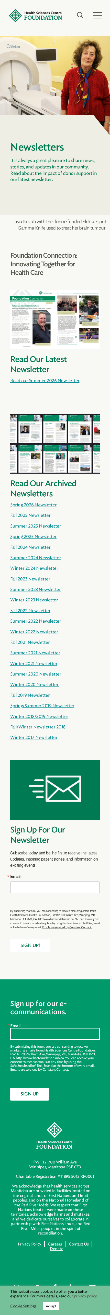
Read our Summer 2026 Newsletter (45, 380)
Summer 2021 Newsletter (35, 652)
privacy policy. (86, 1296)
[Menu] (97, 15)
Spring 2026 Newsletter (33, 504)
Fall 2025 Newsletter (30, 515)
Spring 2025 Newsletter (33, 536)
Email (15, 876)
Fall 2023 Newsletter (30, 578)
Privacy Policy (29, 1244)
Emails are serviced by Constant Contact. (67, 927)
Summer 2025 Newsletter (35, 526)
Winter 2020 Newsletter (34, 684)
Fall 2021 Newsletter (30, 642)
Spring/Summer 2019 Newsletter (42, 705)
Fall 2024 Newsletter (30, 547)
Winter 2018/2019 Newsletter (39, 716)
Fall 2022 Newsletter (30, 610)
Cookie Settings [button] (23, 1306)
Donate (56, 1248)
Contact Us (79, 1244)
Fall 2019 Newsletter (30, 695)
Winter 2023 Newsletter (34, 599)
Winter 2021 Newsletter (33, 663)
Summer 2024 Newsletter (35, 557)
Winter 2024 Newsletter (34, 568)
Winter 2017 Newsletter (33, 737)
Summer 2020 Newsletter (35, 674)
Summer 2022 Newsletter (35, 621)
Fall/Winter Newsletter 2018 (37, 726)
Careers (55, 1244)
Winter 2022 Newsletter (34, 631)
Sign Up (29, 1094)
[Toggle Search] (80, 15)
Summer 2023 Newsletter (35, 589)
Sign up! (30, 945)
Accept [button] (51, 1306)
